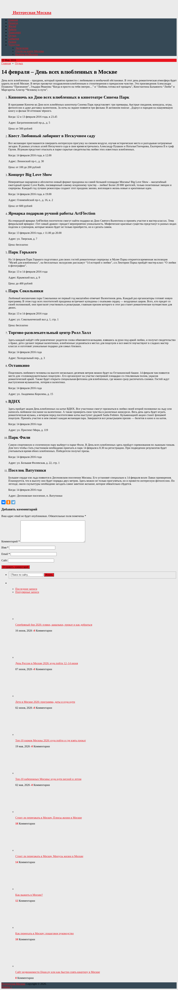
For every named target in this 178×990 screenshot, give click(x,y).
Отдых (12, 35)
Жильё (12, 26)
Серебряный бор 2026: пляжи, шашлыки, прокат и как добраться (53, 624)
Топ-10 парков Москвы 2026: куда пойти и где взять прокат (50, 740)
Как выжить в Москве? (29, 894)
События (13, 38)
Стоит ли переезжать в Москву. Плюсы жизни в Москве (48, 817)
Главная (13, 19)
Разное (12, 41)
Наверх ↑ (6, 986)
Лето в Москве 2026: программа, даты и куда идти (45, 701)
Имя (5, 547)
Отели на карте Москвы (29, 51)
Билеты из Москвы (26, 54)
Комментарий (10, 541)
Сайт (4, 560)
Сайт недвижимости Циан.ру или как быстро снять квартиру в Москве (57, 972)
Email (5, 553)
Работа (12, 29)
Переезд (13, 23)
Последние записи (26, 588)
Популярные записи (27, 592)
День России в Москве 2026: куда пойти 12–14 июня (46, 663)
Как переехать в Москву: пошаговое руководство (44, 933)
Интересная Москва (31, 12)
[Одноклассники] (8, 502)
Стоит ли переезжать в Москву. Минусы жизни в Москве (49, 856)
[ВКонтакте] (3, 502)
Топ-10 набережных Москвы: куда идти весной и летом (48, 779)
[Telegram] (13, 502)
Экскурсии (21, 48)
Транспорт (14, 32)
